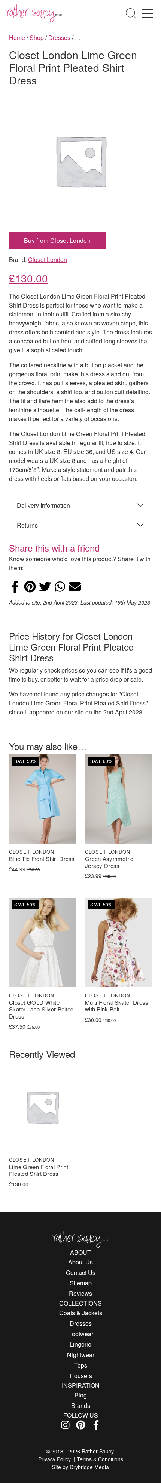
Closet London (47, 259)
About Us (80, 1262)
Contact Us (80, 1272)
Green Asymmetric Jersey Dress (109, 862)
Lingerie (80, 1344)
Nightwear (80, 1354)
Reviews (80, 1293)
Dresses (59, 37)
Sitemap (81, 1283)
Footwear (80, 1333)
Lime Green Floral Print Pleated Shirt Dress (38, 1171)
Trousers (80, 1375)
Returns (27, 525)
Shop (37, 37)
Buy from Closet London (57, 240)
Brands (80, 1405)
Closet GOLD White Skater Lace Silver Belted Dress (41, 1009)
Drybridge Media (89, 1467)
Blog (81, 1395)
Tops (80, 1365)
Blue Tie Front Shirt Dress (42, 858)
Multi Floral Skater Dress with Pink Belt (117, 1006)
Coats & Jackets (80, 1313)
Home (17, 37)
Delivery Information (43, 505)
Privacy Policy (54, 1459)
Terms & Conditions (100, 1459)
